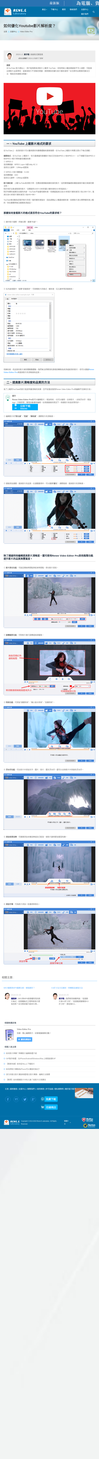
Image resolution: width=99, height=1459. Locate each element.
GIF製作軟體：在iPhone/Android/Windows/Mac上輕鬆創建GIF (31, 1059)
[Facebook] (8, 1099)
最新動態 (13, 1089)
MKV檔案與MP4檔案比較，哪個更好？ (19, 988)
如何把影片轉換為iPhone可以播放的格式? (23, 1069)
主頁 (7, 1089)
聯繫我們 (31, 1089)
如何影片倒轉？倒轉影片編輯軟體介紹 (21, 1053)
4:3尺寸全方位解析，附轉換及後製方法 (67, 988)
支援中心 (22, 1089)
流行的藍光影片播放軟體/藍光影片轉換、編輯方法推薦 (28, 1074)
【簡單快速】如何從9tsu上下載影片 (20, 1064)
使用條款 (40, 1089)
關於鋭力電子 (70, 1089)
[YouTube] (16, 1099)
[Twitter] (24, 1099)
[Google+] (33, 1099)
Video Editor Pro (24, 1029)
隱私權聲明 (59, 1089)
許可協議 (49, 1089)
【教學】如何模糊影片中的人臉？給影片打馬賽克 (26, 1080)
